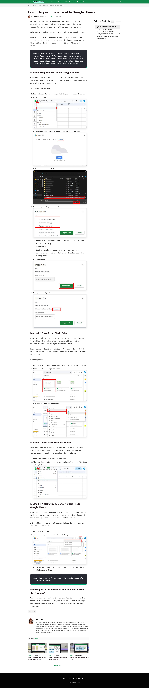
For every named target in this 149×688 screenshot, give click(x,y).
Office (52, 1)
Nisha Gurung (36, 16)
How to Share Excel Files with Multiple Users (58, 658)
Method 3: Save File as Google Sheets (106, 31)
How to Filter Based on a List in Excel (79, 658)
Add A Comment (58, 665)
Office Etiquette (70, 1)
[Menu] (29, 1)
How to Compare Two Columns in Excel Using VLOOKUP (37, 658)
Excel (51, 16)
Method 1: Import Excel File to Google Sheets (107, 27)
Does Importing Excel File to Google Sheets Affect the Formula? (107, 37)
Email (59, 1)
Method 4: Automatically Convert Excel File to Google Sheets (108, 33)
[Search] (120, 1)
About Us (71, 678)
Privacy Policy (81, 678)
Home (65, 678)
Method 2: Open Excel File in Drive (105, 29)
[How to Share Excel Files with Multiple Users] (58, 648)
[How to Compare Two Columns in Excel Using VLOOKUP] (37, 648)
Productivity (80, 1)
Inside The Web (76, 682)
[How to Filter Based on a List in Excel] (79, 648)
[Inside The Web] (39, 1)
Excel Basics (32, 611)
